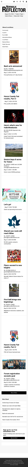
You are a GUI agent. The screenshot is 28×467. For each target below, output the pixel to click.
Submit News (8, 16)
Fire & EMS (5, 35)
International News (7, 37)
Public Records (6, 44)
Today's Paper (19, 14)
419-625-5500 (14, 464)
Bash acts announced (13, 66)
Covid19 (4, 32)
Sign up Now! (14, 438)
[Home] (14, 1)
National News (6, 42)
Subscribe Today (18, 16)
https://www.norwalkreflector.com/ (13, 461)
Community (5, 30)
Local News (5, 39)
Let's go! (7, 204)
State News (5, 46)
